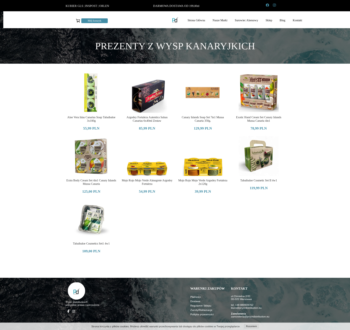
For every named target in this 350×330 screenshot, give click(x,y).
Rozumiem (251, 326)
